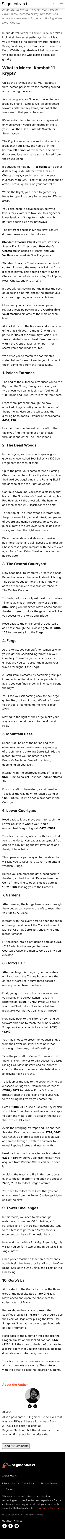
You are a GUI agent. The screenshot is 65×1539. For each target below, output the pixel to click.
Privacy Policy (8, 1483)
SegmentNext (14, 3)
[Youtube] (17, 1526)
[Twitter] (29, 1407)
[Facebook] (11, 1526)
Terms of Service (49, 1483)
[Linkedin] (35, 1407)
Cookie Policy (28, 1483)
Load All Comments (15, 1445)
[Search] (54, 4)
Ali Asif (6, 1412)
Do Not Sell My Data (49, 1508)
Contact (9, 1489)
